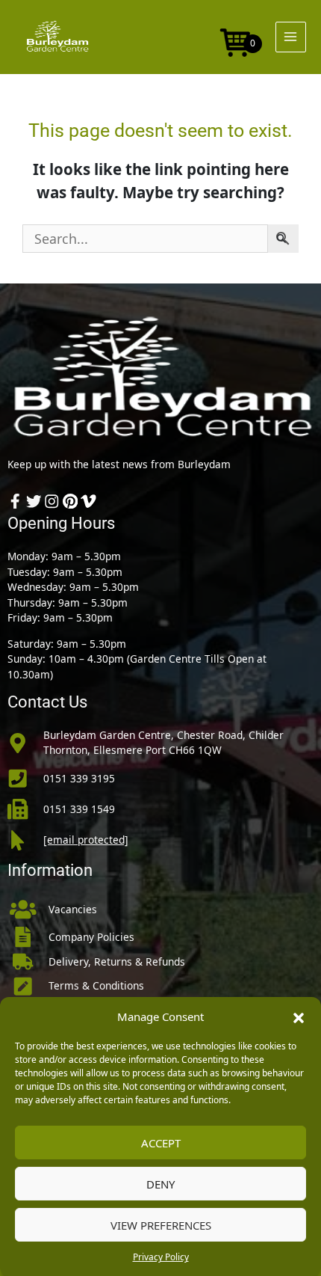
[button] (298, 1016)
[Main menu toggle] (290, 37)
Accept (161, 1142)
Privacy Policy (161, 1257)
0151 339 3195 (79, 778)
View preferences (160, 1225)
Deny (160, 1184)
